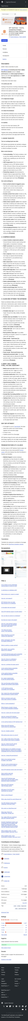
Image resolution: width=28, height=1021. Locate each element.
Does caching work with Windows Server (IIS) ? (7, 774)
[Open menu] (26, 2)
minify (16, 908)
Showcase (17, 967)
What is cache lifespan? (7, 795)
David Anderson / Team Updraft (18, 37)
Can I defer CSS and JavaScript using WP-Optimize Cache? (9, 817)
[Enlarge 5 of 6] (25, 561)
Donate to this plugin (6, 959)
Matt (3, 992)
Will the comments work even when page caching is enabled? (8, 699)
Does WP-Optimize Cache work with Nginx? (11, 769)
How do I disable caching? (7, 731)
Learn (2, 979)
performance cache (22, 908)
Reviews (5, 49)
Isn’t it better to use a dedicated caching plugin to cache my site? (9, 585)
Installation (5, 52)
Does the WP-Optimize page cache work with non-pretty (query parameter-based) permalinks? (9, 779)
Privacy (3, 974)
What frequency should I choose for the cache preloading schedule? (9, 708)
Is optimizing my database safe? (9, 590)
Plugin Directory (4, 5)
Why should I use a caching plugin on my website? (7, 649)
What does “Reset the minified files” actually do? (7, 812)
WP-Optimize (4, 69)
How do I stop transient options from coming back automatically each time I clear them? (9, 625)
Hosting (3, 972)
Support (3, 981)
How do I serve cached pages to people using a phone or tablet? (9, 765)
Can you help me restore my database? (10, 615)
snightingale (7, 872)
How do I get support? (6, 598)
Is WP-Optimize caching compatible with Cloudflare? (8, 689)
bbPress (4, 994)
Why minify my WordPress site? (8, 808)
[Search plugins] (15, 14)
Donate (17, 983)
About (2, 967)
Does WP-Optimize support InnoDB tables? (11, 611)
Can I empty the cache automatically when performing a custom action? (10, 694)
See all (25, 934)
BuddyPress (4, 997)
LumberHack (7, 876)
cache (15, 905)
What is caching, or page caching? (9, 645)
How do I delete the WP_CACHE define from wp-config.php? (9, 744)
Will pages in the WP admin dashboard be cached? (7, 790)
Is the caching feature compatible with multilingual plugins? (9, 674)
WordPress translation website (16, 544)
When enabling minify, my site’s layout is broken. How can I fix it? (9, 831)
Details (4, 45)
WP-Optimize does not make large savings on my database (8, 603)
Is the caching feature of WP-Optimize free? (11, 721)
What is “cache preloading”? (8, 703)
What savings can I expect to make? (10, 594)
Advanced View (5, 912)
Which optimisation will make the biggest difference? (8, 640)
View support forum (6, 947)
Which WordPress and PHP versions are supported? (7, 635)
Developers (4, 983)
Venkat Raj (6, 881)
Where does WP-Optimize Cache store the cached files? (8, 726)
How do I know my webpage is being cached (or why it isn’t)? (8, 659)
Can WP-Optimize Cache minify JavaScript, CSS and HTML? (8, 803)
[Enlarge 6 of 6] (25, 571)
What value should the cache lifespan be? (11, 799)
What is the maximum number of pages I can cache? (8, 760)
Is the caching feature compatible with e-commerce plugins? (9, 669)
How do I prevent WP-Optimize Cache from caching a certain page (9, 717)
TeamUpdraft (17, 426)
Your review (4, 934)
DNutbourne (7, 863)
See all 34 (25, 902)
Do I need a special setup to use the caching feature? (7, 679)
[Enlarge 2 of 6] (11, 558)
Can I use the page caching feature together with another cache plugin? (10, 684)
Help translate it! (23, 9)
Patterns (17, 974)
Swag (17, 985)
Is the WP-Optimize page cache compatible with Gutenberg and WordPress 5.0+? (11, 654)
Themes (16, 970)
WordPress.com (5, 990)
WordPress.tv (5, 985)
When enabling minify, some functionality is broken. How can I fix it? (10, 836)
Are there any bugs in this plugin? (9, 620)
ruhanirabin (6, 858)
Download (4, 40)
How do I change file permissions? (9, 755)
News (2, 970)
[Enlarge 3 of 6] (11, 567)
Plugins (16, 972)
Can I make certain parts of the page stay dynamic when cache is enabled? (10, 739)
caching (18, 905)
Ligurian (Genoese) (8, 1003)
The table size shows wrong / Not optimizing (6, 630)
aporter (6, 867)
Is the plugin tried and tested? (8, 607)
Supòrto (4, 59)
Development (6, 55)
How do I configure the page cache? (10, 664)
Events (16, 981)
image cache (23, 905)
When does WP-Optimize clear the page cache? (7, 785)
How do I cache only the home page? (10, 712)
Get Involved (18, 979)
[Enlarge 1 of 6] (11, 552)
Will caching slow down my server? (9, 735)
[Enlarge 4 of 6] (25, 552)
